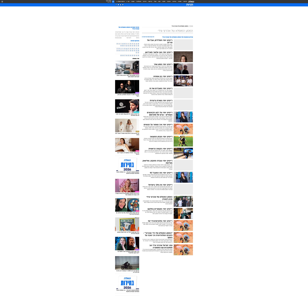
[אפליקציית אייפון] (121, 5)
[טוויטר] (118, 5)
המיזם (137, 35)
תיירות (144, 1)
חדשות (185, 1)
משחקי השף (131, 34)
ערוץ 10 (137, 32)
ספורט (179, 1)
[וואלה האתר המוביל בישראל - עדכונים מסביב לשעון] (191, 1)
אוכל (155, 1)
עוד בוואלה (136, 58)
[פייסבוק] (116, 5)
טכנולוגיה (138, 1)
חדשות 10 (130, 35)
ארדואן (126, 34)
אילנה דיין (137, 34)
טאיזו (122, 35)
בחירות (174, 1)
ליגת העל (129, 37)
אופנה (132, 1)
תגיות (191, 26)
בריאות (150, 1)
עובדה (130, 32)
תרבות (169, 1)
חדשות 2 (125, 35)
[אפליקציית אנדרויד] (123, 5)
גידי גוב (124, 32)
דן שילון (122, 34)
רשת (134, 32)
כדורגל (137, 37)
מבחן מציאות (118, 37)
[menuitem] (184, 1)
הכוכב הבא (117, 34)
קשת (127, 32)
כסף (159, 1)
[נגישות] (2, 2)
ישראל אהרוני (118, 32)
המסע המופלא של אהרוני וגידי (180, 26)
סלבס (163, 1)
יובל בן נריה (118, 35)
